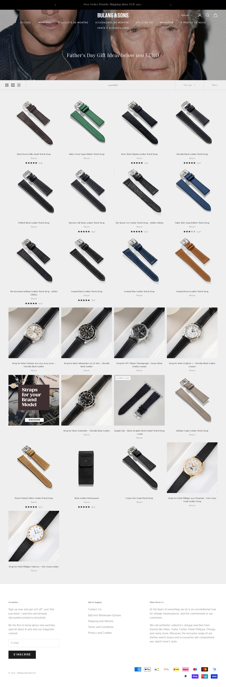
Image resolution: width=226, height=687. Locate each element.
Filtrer (215, 85)
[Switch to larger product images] (6, 85)
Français (185, 15)
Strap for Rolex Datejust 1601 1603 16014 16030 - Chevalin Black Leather (34, 365)
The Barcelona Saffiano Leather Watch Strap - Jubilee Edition (34, 293)
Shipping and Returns (101, 621)
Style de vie (144, 22)
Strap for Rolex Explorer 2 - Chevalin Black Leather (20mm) (192, 365)
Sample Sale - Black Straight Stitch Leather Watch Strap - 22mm (139, 432)
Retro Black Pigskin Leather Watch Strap (139, 154)
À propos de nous (193, 22)
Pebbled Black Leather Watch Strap (33, 222)
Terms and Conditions (101, 627)
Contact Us (94, 609)
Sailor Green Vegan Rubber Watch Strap (87, 154)
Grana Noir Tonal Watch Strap (139, 498)
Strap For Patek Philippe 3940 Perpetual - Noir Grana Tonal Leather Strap (192, 500)
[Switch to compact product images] (18, 85)
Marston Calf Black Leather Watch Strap (87, 222)
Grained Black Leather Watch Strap (86, 291)
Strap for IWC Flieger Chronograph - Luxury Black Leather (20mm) (139, 365)
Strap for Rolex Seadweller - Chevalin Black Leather (86, 430)
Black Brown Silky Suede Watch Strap (33, 154)
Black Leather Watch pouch (87, 498)
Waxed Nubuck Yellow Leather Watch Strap (34, 498)
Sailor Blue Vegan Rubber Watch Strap (192, 222)
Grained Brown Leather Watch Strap (192, 291)
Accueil (25, 22)
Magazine (166, 22)
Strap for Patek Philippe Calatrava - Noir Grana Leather (34, 566)
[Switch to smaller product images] (12, 85)
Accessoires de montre (112, 22)
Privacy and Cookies (100, 632)
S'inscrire (22, 654)
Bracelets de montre (73, 22)
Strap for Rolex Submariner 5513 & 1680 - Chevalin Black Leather (86, 365)
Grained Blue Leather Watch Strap (139, 291)
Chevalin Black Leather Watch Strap (192, 154)
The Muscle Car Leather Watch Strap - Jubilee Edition (139, 222)
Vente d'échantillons (113, 28)
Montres (44, 22)
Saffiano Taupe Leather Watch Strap (192, 430)
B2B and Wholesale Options (104, 615)
